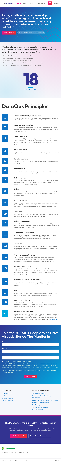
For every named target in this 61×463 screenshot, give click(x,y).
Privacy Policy (5, 368)
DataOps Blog (36, 405)
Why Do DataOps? (37, 409)
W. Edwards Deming (7, 398)
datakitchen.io (55, 460)
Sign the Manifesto (9, 32)
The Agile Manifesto (7, 393)
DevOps (4, 396)
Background (42, 3)
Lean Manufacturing (7, 400)
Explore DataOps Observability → (39, 436)
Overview (24, 3)
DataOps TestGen (53, 319)
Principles (33, 3)
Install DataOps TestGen (19, 436)
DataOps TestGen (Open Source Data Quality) (45, 400)
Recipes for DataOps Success (40, 402)
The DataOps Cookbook (39, 393)
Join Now (50, 3)
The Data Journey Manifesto (40, 407)
